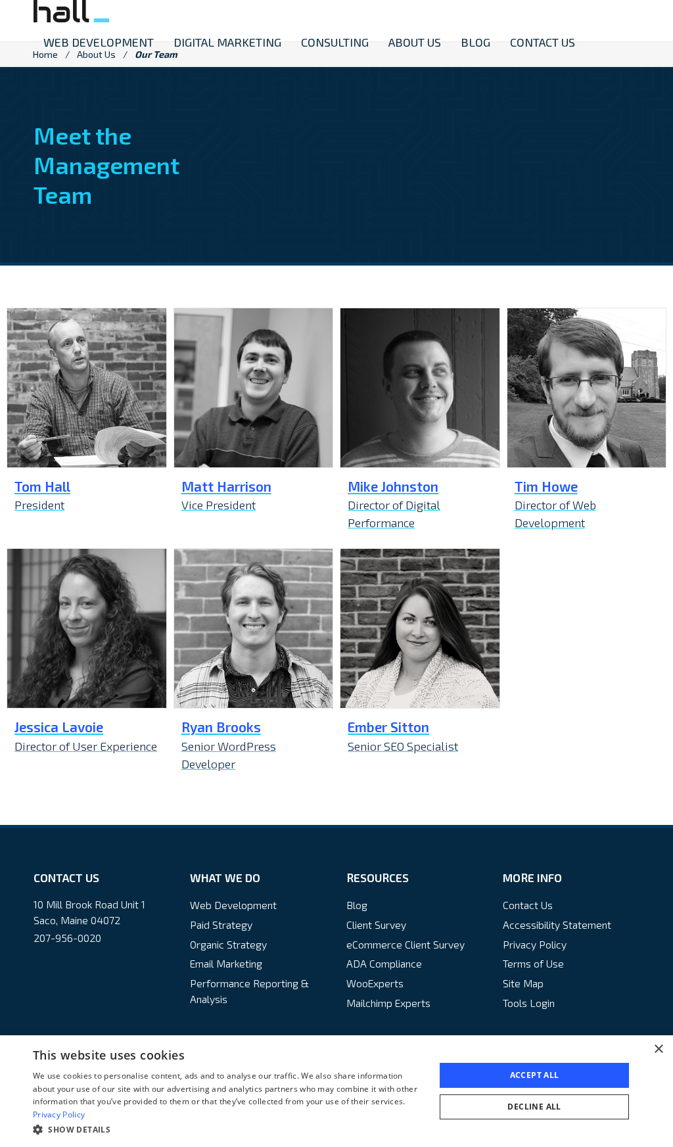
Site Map (523, 983)
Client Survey (376, 924)
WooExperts (375, 983)
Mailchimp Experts (388, 1002)
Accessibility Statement (557, 924)
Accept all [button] (534, 1075)
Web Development (233, 905)
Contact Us (528, 905)
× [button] (658, 1049)
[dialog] (336, 1091)
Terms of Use (533, 963)
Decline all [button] (534, 1106)
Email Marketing (226, 963)
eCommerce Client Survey (405, 944)
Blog (356, 905)
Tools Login (529, 1002)
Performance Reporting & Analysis (249, 991)
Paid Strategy (221, 924)
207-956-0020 (67, 937)
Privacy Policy (535, 944)
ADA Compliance (384, 963)
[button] (228, 1129)
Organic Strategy (228, 944)
